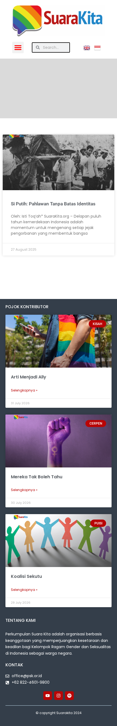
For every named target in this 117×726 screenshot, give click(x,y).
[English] (89, 47)
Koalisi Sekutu (26, 576)
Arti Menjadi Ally (28, 377)
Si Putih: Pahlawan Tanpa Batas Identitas (53, 203)
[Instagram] (58, 695)
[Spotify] (69, 695)
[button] (18, 47)
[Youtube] (47, 695)
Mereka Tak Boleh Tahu (36, 477)
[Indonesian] (99, 47)
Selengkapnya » (24, 390)
